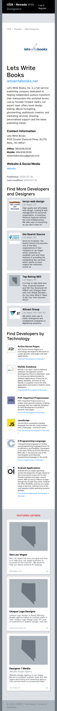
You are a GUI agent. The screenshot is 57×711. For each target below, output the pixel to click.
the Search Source (34, 234)
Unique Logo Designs (22, 611)
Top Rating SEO (32, 276)
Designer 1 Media (19, 668)
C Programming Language (32, 441)
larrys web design (33, 201)
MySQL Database (27, 366)
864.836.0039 (23, 148)
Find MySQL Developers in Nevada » (33, 390)
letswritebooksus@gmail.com (23, 155)
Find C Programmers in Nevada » (31, 460)
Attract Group (31, 309)
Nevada (18, 29)
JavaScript (23, 420)
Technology (30, 704)
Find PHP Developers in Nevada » (31, 412)
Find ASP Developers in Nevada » (31, 359)
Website (11, 168)
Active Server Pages (28, 346)
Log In (41, 5)
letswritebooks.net (22, 81)
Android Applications (29, 467)
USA (10, 4)
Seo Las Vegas (18, 554)
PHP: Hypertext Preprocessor (33, 397)
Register (42, 8)
